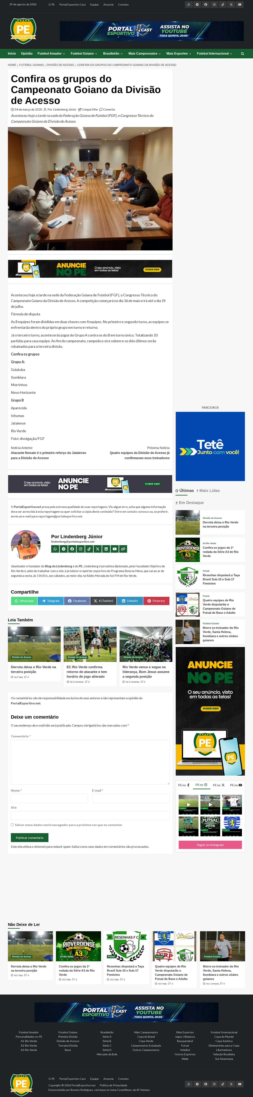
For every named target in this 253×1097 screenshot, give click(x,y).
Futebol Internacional (213, 53)
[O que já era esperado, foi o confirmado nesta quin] (232, 805)
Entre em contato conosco (131, 511)
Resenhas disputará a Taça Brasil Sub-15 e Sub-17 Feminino (221, 579)
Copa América (224, 1041)
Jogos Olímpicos (185, 1036)
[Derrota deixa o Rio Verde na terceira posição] (34, 644)
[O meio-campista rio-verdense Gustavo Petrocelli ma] (188, 805)
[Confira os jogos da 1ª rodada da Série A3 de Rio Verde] (188, 549)
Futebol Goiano (82, 53)
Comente (109, 109)
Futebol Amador (50, 53)
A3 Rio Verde (209, 543)
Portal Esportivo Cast (72, 4)
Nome (16, 790)
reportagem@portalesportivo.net (60, 516)
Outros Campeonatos (146, 1050)
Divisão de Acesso (21, 657)
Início (12, 53)
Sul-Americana (224, 1058)
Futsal (206, 571)
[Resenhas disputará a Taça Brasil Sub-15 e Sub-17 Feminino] (188, 577)
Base (68, 1050)
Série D (107, 1050)
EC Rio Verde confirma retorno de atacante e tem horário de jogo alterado (87, 671)
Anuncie (108, 4)
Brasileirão (111, 53)
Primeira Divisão (68, 1036)
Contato (123, 4)
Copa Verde (146, 1041)
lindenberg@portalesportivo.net (72, 541)
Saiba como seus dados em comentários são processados (110, 846)
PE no (182, 785)
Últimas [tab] (186, 490)
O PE (51, 4)
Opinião (27, 53)
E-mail (97, 790)
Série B (107, 1041)
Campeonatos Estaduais (146, 1045)
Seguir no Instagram (210, 845)
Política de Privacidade (113, 1085)
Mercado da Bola (107, 1054)
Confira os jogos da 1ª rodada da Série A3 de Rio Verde (221, 552)
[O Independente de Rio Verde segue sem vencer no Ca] (232, 826)
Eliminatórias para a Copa (224, 1045)
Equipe (94, 4)
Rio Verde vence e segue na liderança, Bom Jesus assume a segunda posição (146, 671)
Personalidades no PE (29, 1036)
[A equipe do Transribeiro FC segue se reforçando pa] (188, 826)
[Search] (242, 53)
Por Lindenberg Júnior (61, 109)
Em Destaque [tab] (191, 502)
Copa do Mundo (224, 1036)
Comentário (21, 736)
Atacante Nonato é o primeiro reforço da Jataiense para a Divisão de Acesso (48, 453)
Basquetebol (185, 1041)
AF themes (143, 1089)
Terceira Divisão (68, 1045)
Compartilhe (90, 109)
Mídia (185, 1058)
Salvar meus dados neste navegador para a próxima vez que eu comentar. (69, 825)
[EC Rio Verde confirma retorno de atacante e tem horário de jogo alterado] (90, 644)
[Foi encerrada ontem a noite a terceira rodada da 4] (210, 826)
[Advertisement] (126, 888)
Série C (107, 1045)
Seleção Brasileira (224, 1054)
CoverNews (124, 1089)
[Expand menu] (64, 53)
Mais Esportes (177, 53)
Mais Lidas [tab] (209, 490)
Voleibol (185, 1050)
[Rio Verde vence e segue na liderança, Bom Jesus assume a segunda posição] (146, 644)
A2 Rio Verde (29, 1045)
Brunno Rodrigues (82, 1089)
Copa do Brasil (146, 1036)
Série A (107, 1036)
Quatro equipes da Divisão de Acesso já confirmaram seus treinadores (139, 453)
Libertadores (224, 1050)
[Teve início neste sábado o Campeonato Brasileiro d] (210, 805)
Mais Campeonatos (142, 53)
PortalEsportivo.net (83, 1085)
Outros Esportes (185, 1054)
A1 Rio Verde (29, 1041)
